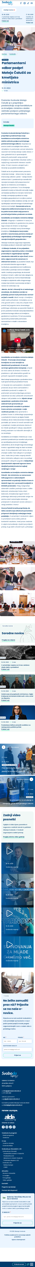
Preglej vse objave (8, 640)
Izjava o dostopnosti (18, 1240)
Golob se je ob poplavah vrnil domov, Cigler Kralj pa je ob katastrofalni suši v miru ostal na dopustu (17, 696)
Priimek (21, 1037)
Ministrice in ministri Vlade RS (13, 1158)
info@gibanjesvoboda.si (12, 1091)
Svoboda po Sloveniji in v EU (11, 1149)
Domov (4, 54)
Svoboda (12, 54)
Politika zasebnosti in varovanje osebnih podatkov (17, 1236)
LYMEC (6, 1167)
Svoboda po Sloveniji (9, 765)
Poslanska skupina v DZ (11, 1160)
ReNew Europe (8, 1165)
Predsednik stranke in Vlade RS (14, 1153)
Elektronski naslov (10, 1046)
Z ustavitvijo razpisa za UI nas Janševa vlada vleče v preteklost (12, 18)
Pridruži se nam (19, 1264)
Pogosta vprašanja (9, 1187)
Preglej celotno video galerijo (13, 837)
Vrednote (6, 1137)
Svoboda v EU (7, 1163)
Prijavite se (17, 1223)
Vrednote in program (9, 1133)
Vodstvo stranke (8, 1143)
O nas (4, 1141)
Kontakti (5, 1183)
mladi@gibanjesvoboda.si (12, 1105)
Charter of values (8, 1123)
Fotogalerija (7, 1178)
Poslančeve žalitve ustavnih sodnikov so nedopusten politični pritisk (16, 726)
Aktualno (5, 1171)
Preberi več (5, 21)
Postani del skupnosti (9, 1190)
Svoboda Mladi (7, 1146)
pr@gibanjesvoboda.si (11, 1099)
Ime (4, 1037)
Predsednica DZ (9, 1156)
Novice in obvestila (9, 1173)
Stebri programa (8, 1135)
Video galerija (7, 1180)
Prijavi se (17, 1055)
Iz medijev (6, 1175)
